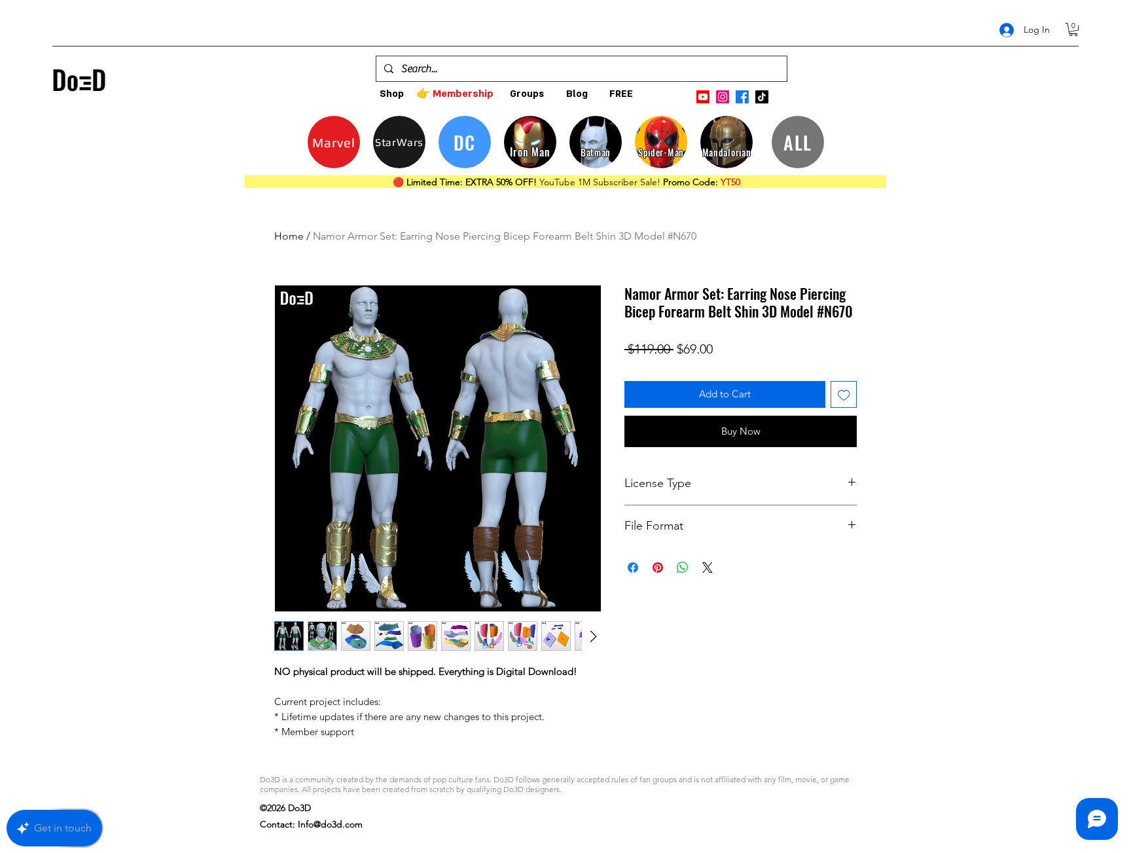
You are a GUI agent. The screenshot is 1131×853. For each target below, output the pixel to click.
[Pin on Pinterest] (658, 567)
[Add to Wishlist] (844, 394)
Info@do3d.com (330, 824)
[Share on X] (707, 567)
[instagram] (722, 96)
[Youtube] (702, 96)
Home (289, 236)
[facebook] (742, 96)
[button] (1073, 29)
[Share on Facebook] (633, 567)
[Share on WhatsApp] (683, 567)
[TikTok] (761, 96)
